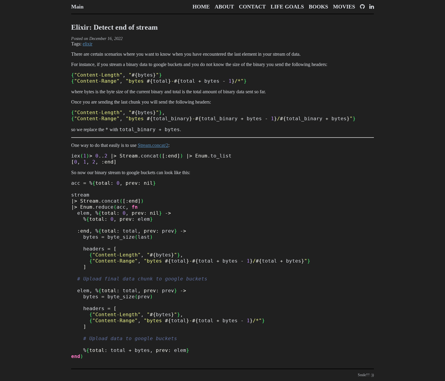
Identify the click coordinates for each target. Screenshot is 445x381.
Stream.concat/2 (153, 145)
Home (201, 7)
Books (318, 7)
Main (77, 7)
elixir (87, 43)
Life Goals (287, 7)
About (224, 7)
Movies (344, 7)
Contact (252, 7)
